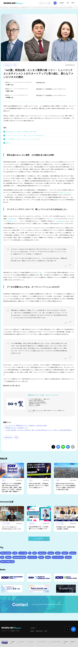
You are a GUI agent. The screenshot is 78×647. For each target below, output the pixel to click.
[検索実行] (55, 3)
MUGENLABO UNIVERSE (19, 557)
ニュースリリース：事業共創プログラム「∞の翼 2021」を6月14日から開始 (26, 425)
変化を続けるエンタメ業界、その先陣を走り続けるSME (21, 132)
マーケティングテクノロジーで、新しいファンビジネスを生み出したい (25, 135)
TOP (1, 7)
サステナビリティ (32, 557)
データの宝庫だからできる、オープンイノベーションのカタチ (23, 139)
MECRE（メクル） (12, 221)
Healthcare (72, 553)
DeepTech (50, 553)
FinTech (41, 557)
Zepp (40, 272)
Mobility (48, 557)
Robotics (8, 557)
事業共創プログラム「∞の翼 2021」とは (16, 428)
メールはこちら (31, 406)
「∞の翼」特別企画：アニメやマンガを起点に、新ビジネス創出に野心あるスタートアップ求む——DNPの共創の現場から (38, 430)
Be (51, 218)
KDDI (15, 65)
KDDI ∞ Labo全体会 (5, 553)
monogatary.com (60, 221)
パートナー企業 (22, 553)
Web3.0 (57, 553)
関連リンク (9, 143)
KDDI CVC (65, 553)
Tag (68, 2)
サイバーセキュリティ (58, 557)
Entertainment (8, 65)
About (73, 2)
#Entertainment (8, 437)
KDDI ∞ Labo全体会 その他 (7, 561)
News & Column (39, 631)
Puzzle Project (12, 218)
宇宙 (2, 557)
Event (45, 631)
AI (29, 553)
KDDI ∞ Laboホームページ (34, 411)
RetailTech (68, 557)
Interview (5, 7)
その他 (14, 553)
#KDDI (16, 437)
